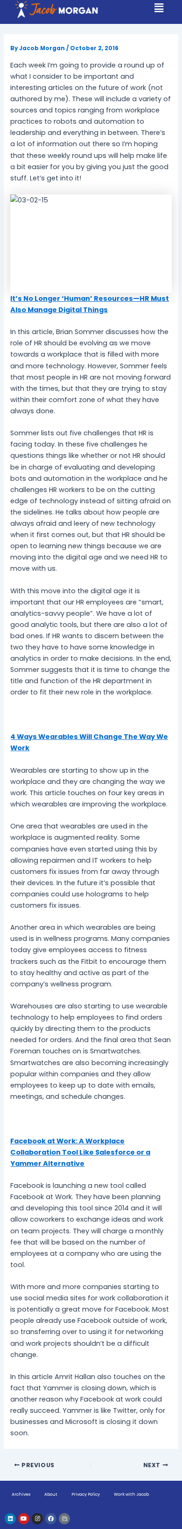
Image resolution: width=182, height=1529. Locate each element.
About (50, 1494)
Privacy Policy (85, 1494)
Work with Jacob (131, 1494)
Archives (21, 1494)
